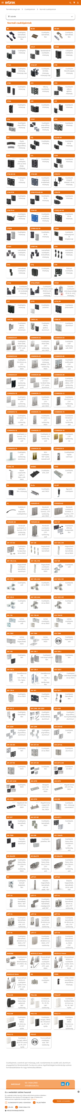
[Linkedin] (62, 1084)
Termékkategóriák (13, 9)
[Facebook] (67, 1084)
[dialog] (40, 1101)
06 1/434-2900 (31, 1082)
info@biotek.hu (32, 1085)
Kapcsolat (15, 1084)
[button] (28, 1111)
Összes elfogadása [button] (63, 1101)
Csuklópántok (30, 9)
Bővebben (34, 1099)
